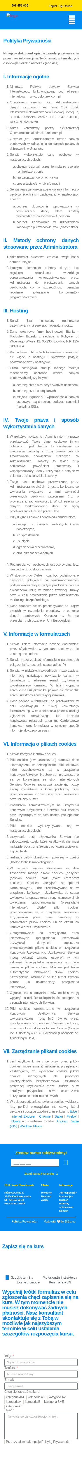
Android (61, 1121)
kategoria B (32, 1401)
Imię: (8, 1355)
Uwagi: (9, 1410)
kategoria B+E (54, 1401)
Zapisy (44, 1200)
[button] (41, 20)
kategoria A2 (57, 1397)
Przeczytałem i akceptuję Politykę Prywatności (38, 1441)
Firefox (71, 1116)
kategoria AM (15, 1397)
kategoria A (13, 1401)
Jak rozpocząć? (68, 1192)
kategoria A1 (36, 1397)
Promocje (46, 1192)
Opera (15, 1121)
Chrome (44, 1116)
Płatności (46, 1196)
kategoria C (14, 1406)
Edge (73, 1111)
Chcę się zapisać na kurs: (22, 1391)
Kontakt (63, 1210)
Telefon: (10, 1367)
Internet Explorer (23, 1116)
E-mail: (9, 1379)
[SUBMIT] (66, 1162)
